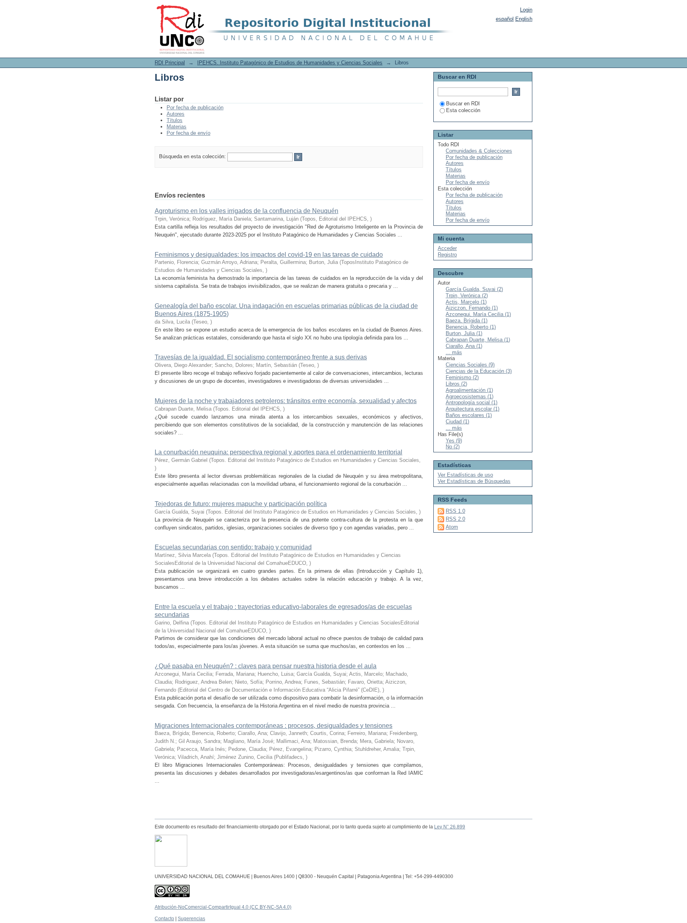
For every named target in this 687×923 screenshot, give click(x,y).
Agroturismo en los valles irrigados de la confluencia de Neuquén (246, 210)
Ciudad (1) (457, 422)
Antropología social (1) (471, 402)
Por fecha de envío (188, 133)
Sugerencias (191, 918)
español (505, 19)
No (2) (453, 447)
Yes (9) (454, 441)
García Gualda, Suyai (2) (474, 289)
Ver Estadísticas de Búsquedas (474, 481)
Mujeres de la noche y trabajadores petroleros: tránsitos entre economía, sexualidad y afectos (286, 401)
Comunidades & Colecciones (479, 151)
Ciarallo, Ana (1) (464, 346)
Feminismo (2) (462, 377)
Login (526, 10)
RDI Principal (170, 63)
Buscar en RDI (463, 104)
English (523, 19)
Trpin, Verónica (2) (467, 296)
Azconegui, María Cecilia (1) (478, 314)
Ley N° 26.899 (449, 827)
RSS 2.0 (455, 519)
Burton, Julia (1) (464, 333)
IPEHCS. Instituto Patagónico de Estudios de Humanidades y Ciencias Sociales (289, 63)
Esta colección (463, 110)
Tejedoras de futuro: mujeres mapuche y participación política (241, 503)
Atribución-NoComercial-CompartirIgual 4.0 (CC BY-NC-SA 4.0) (223, 907)
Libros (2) (456, 384)
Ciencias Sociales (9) (470, 365)
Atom (452, 527)
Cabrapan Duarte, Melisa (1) (478, 340)
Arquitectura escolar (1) (472, 409)
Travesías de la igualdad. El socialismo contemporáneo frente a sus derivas (261, 357)
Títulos (174, 120)
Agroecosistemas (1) (469, 396)
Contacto (164, 918)
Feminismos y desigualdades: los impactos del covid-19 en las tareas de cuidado (269, 254)
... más (454, 352)
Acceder (447, 248)
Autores (175, 114)
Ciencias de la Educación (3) (479, 371)
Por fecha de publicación (195, 108)
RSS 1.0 (455, 511)
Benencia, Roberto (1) (471, 327)
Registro (447, 255)
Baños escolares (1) (469, 415)
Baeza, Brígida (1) (466, 321)
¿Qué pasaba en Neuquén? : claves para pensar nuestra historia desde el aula (265, 666)
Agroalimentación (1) (469, 390)
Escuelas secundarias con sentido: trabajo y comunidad (233, 547)
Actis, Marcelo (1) (466, 302)
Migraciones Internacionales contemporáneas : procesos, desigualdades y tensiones (273, 725)
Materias (176, 127)
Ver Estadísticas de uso (465, 475)
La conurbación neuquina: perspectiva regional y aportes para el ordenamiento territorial (278, 452)
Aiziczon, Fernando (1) (472, 308)
